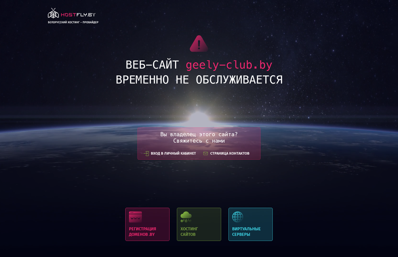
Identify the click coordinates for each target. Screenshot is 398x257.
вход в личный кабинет (173, 153)
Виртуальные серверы (250, 224)
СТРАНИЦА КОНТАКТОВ (229, 153)
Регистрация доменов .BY (147, 224)
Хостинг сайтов (199, 224)
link (73, 17)
